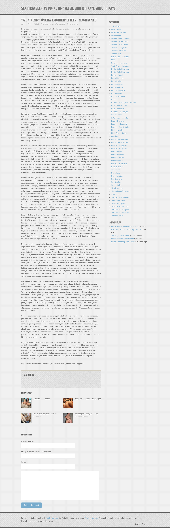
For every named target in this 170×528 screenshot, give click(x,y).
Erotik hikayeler (52, 518)
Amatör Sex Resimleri (119, 44)
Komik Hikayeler (117, 121)
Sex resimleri (116, 185)
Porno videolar (117, 160)
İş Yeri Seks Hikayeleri (120, 118)
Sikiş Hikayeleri (117, 188)
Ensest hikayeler (91, 518)
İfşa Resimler (116, 115)
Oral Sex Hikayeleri (119, 145)
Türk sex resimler (118, 215)
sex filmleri (115, 170)
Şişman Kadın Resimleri (120, 191)
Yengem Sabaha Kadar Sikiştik (88, 399)
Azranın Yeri (60, 24)
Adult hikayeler (117, 29)
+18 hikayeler (116, 26)
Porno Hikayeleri (117, 154)
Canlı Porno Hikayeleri (120, 66)
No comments (72, 24)
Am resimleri (116, 35)
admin (23, 24)
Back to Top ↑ (140, 524)
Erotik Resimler (117, 84)
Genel (113, 99)
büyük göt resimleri (119, 63)
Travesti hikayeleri (118, 203)
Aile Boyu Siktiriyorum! (120, 235)
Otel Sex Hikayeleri (119, 148)
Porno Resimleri (117, 157)
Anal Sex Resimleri (118, 50)
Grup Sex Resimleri (119, 108)
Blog (113, 60)
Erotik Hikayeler (117, 78)
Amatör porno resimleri (120, 38)
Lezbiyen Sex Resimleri (120, 127)
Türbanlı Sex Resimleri (120, 212)
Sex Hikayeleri (117, 176)
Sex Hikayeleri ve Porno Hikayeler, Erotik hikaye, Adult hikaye (68, 8)
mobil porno (116, 136)
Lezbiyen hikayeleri (119, 124)
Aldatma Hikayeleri (118, 32)
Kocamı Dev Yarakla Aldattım (122, 238)
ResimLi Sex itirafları (119, 163)
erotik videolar (117, 87)
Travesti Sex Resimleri (120, 206)
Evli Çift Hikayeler (118, 90)
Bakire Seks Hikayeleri (120, 57)
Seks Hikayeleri (117, 167)
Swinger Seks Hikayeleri (121, 197)
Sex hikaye (115, 173)
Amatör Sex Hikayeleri (120, 41)
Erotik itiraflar (116, 81)
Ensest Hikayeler (117, 75)
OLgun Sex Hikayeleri (119, 139)
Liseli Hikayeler (117, 130)
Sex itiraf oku (116, 179)
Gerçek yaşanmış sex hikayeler (123, 102)
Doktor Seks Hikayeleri (120, 69)
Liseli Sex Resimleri (119, 133)
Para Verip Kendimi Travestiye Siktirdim (127, 229)
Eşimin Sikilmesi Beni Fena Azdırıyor (125, 226)
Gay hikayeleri (116, 93)
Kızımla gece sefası (41, 399)
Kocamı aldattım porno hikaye (123, 241)
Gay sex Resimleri (118, 96)
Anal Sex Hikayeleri (48, 24)
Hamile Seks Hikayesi (119, 112)
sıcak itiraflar (116, 194)
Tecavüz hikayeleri (118, 200)
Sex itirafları (116, 182)
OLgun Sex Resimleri (119, 142)
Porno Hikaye (116, 151)
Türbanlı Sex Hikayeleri (120, 209)
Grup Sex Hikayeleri (119, 105)
